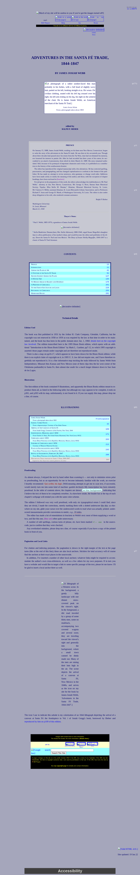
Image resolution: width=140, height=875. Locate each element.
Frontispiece (102, 419)
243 (107, 450)
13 (108, 264)
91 (108, 273)
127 (107, 276)
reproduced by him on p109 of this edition (42, 721)
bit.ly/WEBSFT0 (132, 9)
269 (107, 455)
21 (108, 267)
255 (107, 291)
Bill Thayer (45, 23)
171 (107, 434)
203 (107, 439)
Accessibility (70, 871)
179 (107, 282)
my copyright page (60, 766)
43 (108, 424)
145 (107, 279)
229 (107, 288)
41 (108, 270)
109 (107, 429)
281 (107, 293)
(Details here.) (84, 738)
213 (107, 444)
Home (92, 746)
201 (107, 285)
